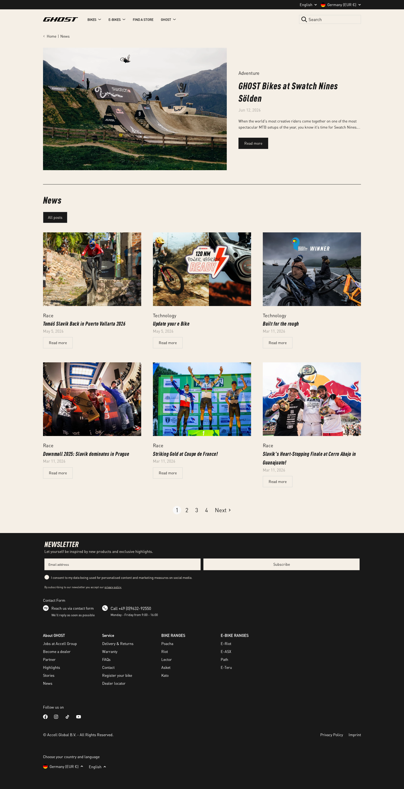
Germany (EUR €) (341, 4)
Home (51, 36)
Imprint (355, 734)
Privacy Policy (331, 734)
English (306, 5)
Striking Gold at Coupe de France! (185, 453)
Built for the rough (281, 323)
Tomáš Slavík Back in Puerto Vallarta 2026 (84, 323)
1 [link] (177, 510)
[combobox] (330, 19)
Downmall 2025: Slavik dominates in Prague (86, 453)
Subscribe (281, 564)
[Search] (304, 19)
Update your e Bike (171, 323)
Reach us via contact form (72, 608)
